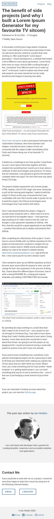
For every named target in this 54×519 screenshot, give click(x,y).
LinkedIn (27, 492)
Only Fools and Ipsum (11, 141)
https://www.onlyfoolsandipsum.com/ (18, 253)
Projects (41, 4)
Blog (49, 4)
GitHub (41, 515)
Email (8, 492)
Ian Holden (9, 4)
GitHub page (30, 392)
